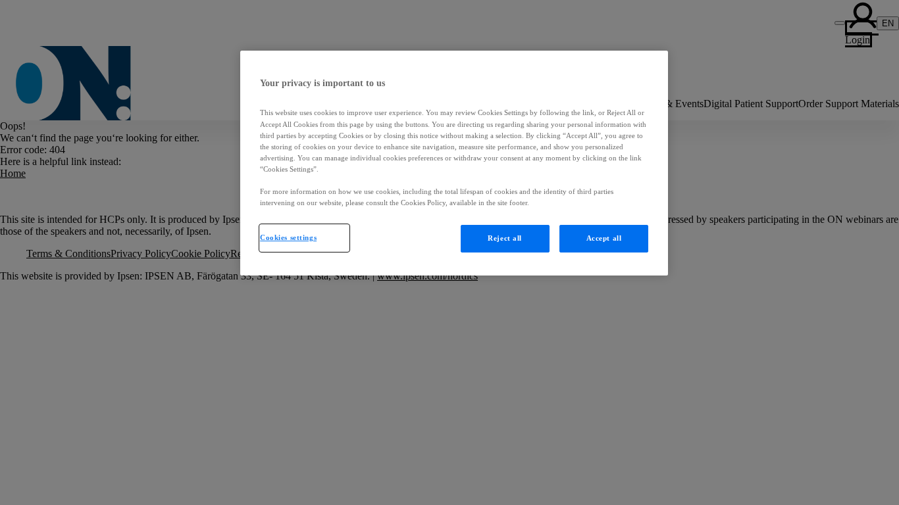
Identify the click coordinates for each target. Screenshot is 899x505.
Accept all (604, 238)
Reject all (505, 238)
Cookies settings (288, 237)
